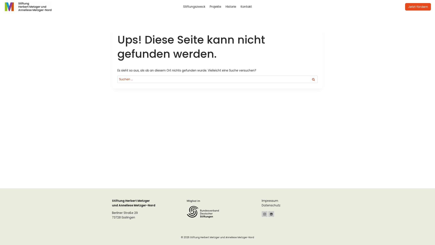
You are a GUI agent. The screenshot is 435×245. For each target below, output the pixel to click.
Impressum (270, 201)
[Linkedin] (271, 214)
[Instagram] (264, 214)
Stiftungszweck (194, 7)
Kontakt (246, 7)
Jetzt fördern (418, 7)
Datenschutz (271, 205)
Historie (230, 7)
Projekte (215, 7)
